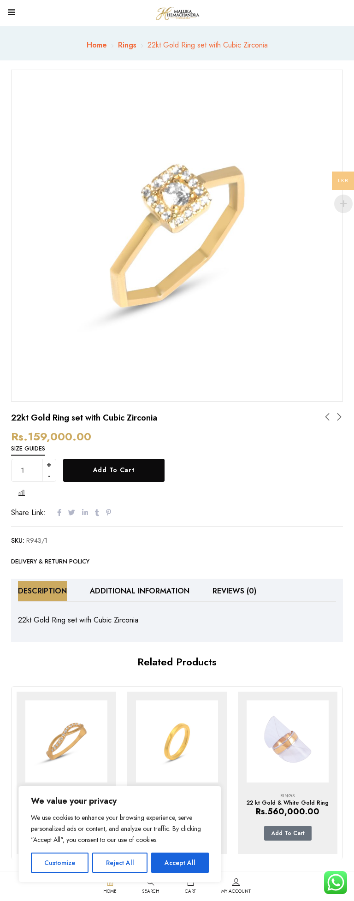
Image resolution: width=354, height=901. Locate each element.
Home (97, 45)
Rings (127, 45)
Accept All (180, 862)
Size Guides (28, 448)
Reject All (120, 862)
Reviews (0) (234, 591)
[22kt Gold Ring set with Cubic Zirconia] (66, 741)
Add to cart (114, 469)
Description (42, 591)
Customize (59, 862)
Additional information (139, 591)
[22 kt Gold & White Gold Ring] (288, 741)
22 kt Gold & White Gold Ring (288, 803)
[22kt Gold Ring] (177, 741)
